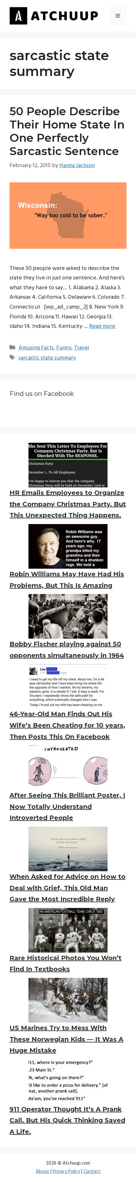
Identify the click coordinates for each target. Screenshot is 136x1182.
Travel (81, 348)
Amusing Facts (36, 348)
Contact (92, 1171)
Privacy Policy (66, 1171)
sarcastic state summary (47, 358)
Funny (63, 348)
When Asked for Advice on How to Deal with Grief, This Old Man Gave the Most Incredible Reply (67, 888)
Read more (102, 326)
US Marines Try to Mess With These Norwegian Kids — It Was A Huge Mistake (66, 1039)
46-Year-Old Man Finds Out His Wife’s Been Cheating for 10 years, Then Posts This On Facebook (67, 725)
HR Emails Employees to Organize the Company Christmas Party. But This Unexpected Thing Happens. (67, 504)
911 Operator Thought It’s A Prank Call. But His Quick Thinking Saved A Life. (67, 1120)
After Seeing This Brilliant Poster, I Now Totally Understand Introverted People (67, 806)
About (42, 1171)
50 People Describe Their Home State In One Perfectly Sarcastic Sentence (67, 131)
